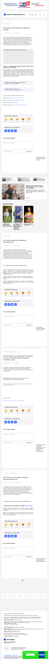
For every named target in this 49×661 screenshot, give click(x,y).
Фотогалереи (12, 596)
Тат (36, 14)
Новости (6, 236)
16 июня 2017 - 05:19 (7, 482)
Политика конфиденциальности (11, 658)
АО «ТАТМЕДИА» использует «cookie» (12, 655)
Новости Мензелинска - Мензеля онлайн (15, 100)
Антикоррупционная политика (10, 655)
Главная (5, 596)
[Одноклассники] (9, 130)
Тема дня (7, 23)
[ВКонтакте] (5, 130)
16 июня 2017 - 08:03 (7, 245)
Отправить (29, 151)
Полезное (20, 596)
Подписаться (30, 654)
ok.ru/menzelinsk (14, 102)
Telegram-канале (9, 83)
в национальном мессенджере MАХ (13, 90)
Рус (30, 14)
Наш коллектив (40, 596)
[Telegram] (12, 130)
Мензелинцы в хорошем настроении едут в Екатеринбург (13, 400)
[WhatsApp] (15, 130)
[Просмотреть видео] (7, 214)
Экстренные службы (29, 596)
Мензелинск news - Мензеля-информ (16, 97)
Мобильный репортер (10, 351)
